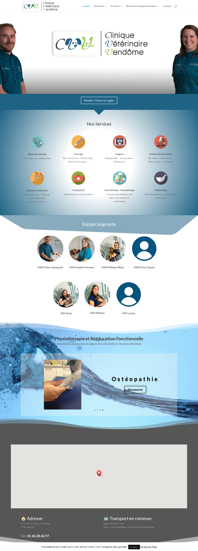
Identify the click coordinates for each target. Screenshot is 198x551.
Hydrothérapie (135, 379)
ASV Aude (66, 313)
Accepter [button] (134, 547)
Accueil (86, 6)
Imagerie (119, 154)
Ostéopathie (78, 190)
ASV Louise (128, 313)
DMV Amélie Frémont (81, 267)
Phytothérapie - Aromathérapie (120, 190)
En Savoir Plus (148, 546)
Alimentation (161, 190)
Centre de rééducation (37, 190)
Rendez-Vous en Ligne (99, 100)
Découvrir (135, 390)
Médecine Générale (37, 154)
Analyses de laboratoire (160, 154)
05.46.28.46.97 (38, 536)
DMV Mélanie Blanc (112, 267)
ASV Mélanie (97, 312)
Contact (167, 6)
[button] (100, 473)
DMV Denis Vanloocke (50, 267)
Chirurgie (78, 154)
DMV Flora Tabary (144, 267)
